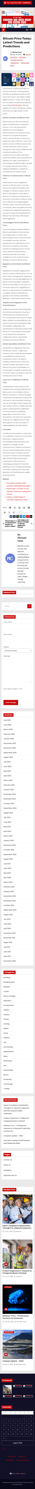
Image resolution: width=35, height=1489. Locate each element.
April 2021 (7, 956)
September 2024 (10, 808)
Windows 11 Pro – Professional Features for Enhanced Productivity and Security (17, 1128)
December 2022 (10, 896)
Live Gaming (8, 1047)
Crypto (6, 991)
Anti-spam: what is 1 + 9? (13, 689)
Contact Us (8, 1160)
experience (16, 22)
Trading (6, 1088)
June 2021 (7, 952)
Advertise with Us (10, 1175)
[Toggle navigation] (27, 29)
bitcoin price (17, 105)
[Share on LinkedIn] (19, 508)
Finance (7, 1014)
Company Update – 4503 (13, 1136)
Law (5, 1042)
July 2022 (7, 919)
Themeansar (18, 1484)
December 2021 (9, 933)
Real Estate (8, 1061)
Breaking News (9, 982)
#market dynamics (17, 60)
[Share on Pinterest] (29, 508)
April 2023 (7, 877)
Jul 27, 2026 (9, 1276)
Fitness (6, 1019)
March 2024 (8, 836)
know (15, 20)
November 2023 (10, 845)
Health (6, 1028)
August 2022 (8, 915)
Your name (8, 622)
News (6, 1056)
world (10, 22)
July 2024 (7, 817)
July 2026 (7, 720)
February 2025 (9, 785)
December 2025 (10, 743)
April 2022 (7, 928)
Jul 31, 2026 (9, 1231)
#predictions (15, 63)
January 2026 (9, 739)
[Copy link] (20, 512)
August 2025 (8, 757)
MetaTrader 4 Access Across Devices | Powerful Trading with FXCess (18, 491)
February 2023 (9, 887)
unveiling (28, 20)
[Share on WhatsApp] (24, 508)
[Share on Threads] (14, 512)
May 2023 (7, 873)
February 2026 (9, 734)
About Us (7, 1165)
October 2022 (9, 905)
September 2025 (10, 753)
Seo (5, 1065)
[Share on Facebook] (10, 508)
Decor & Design (9, 996)
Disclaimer (8, 1170)
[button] (31, 30)
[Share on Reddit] (4, 512)
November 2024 (10, 799)
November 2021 (9, 938)
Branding (7, 977)
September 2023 (10, 854)
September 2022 (10, 910)
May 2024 (7, 827)
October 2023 (9, 850)
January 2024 (9, 840)
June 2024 (7, 822)
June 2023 (7, 868)
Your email (7, 634)
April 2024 (7, 831)
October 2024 (9, 803)
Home (6, 1033)
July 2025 (7, 762)
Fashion (6, 1010)
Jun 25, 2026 (9, 1322)
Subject (6, 647)
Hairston (18, 1231)
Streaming (7, 1079)
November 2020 (10, 961)
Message (7, 656)
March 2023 (8, 882)
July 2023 (7, 864)
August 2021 (8, 942)
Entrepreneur (9, 1005)
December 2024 (10, 794)
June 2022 (7, 924)
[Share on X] (15, 508)
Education (7, 1001)
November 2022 (10, 901)
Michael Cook (17, 52)
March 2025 (8, 780)
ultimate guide (7, 20)
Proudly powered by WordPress (12, 1482)
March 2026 (8, 729)
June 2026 (7, 725)
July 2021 (7, 947)
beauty (23, 22)
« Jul (3, 1449)
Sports (6, 1075)
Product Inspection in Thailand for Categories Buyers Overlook (17, 1272)
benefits (21, 20)
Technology (8, 1084)
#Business (22, 57)
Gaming (7, 1024)
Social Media (8, 1070)
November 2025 (10, 748)
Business (7, 987)
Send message (11, 702)
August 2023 (8, 859)
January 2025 (9, 789)
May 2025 (7, 771)
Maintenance (9, 1051)
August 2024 (8, 813)
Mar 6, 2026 (9, 1364)
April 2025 (7, 776)
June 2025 (7, 766)
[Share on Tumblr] (9, 512)
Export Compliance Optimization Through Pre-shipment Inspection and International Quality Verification (17, 1229)
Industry (7, 1038)
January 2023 (9, 891)
